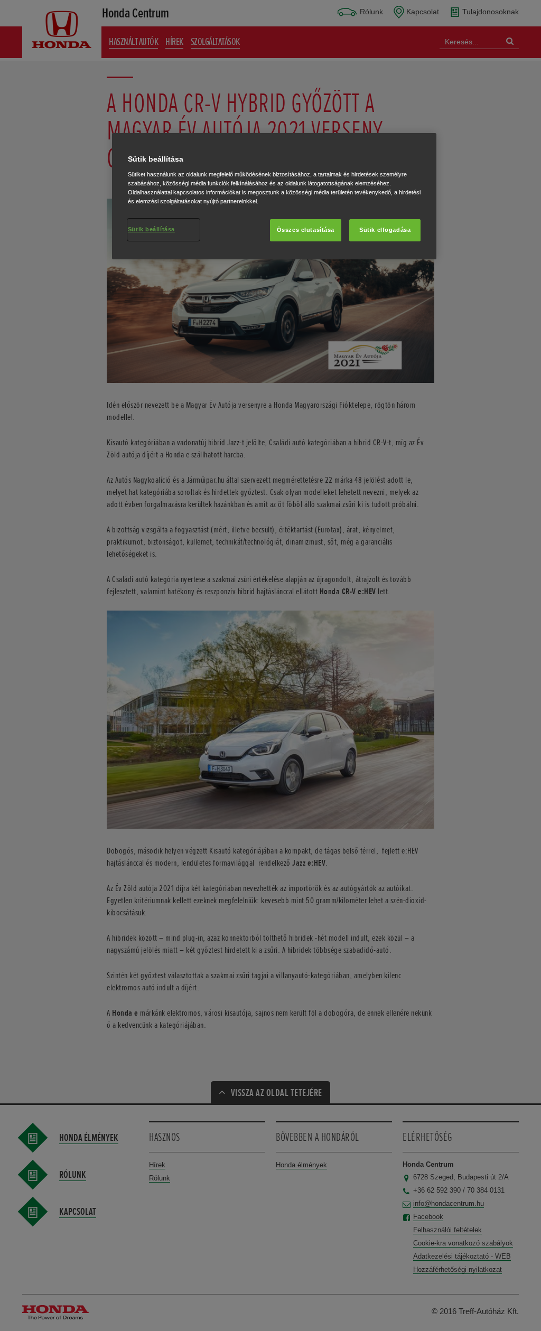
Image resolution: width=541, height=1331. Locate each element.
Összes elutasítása (305, 230)
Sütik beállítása (151, 229)
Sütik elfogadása (385, 230)
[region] (274, 196)
